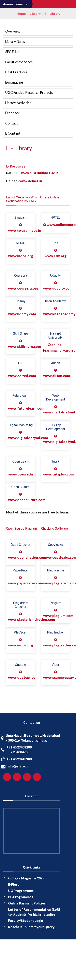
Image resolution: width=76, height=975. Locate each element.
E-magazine (14, 82)
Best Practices (16, 72)
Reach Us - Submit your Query (31, 927)
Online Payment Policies (27, 903)
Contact (11, 123)
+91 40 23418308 (19, 759)
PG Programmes (20, 897)
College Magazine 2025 (26, 878)
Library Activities (18, 103)
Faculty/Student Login (25, 920)
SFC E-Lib (12, 52)
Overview (12, 31)
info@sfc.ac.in (18, 766)
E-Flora (13, 884)
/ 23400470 (19, 752)
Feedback (12, 113)
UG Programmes (21, 891)
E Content (12, 133)
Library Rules (15, 41)
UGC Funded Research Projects (29, 92)
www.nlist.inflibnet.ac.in (39, 173)
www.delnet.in (30, 181)
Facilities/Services (19, 62)
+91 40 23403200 (19, 747)
